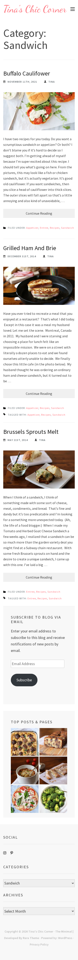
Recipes (55, 227)
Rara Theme (31, 938)
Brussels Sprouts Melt (30, 432)
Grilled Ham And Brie (29, 248)
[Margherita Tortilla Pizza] (25, 799)
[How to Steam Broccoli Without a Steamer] (53, 799)
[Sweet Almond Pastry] (53, 770)
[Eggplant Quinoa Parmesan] (25, 770)
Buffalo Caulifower (26, 73)
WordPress (65, 938)
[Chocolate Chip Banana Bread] (53, 742)
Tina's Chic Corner (35, 9)
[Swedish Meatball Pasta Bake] (25, 742)
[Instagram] (4, 853)
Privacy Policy (39, 944)
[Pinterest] (11, 853)
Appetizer (32, 227)
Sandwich (67, 227)
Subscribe (24, 679)
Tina (51, 81)
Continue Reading (39, 213)
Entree (44, 227)
